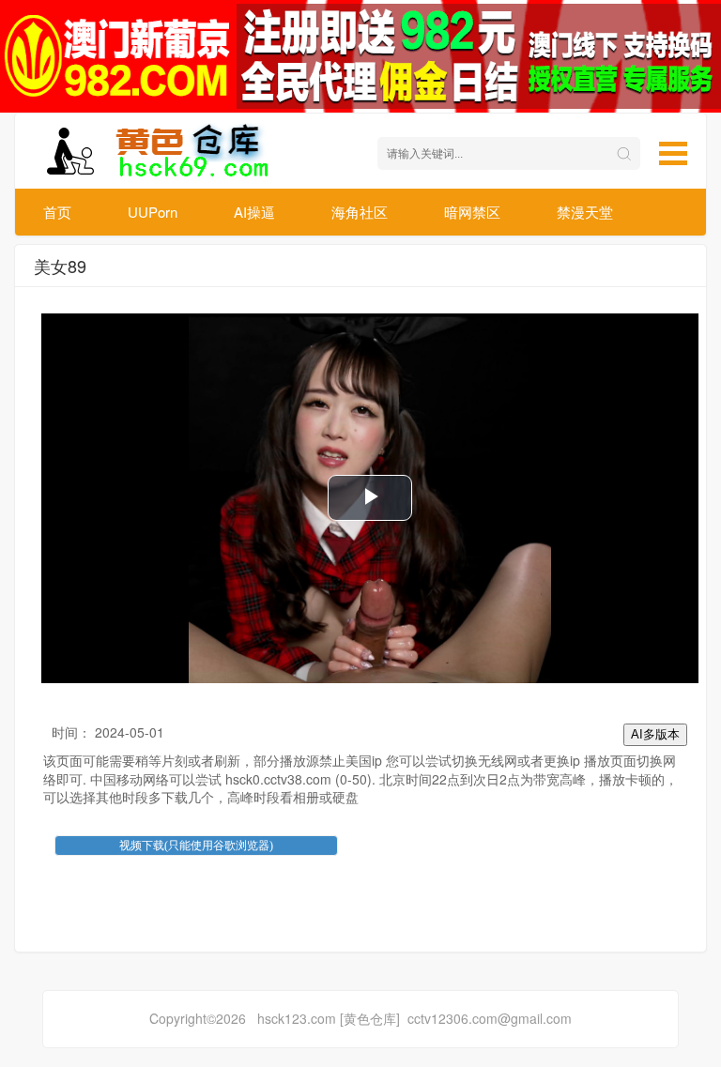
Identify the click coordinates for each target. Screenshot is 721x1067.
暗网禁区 (472, 211)
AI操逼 (254, 211)
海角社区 (359, 211)
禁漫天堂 (585, 211)
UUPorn (152, 211)
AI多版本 (655, 734)
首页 (57, 211)
